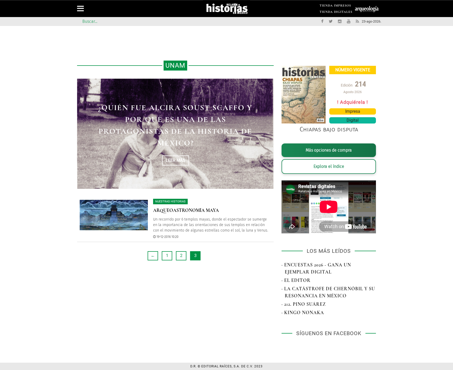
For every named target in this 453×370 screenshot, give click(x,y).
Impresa (352, 111)
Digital (353, 120)
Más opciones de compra (329, 150)
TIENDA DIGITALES (336, 13)
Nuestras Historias (170, 201)
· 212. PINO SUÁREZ (304, 304)
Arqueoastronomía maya (186, 210)
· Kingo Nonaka (303, 312)
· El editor (296, 280)
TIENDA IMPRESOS (335, 6)
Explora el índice (329, 166)
